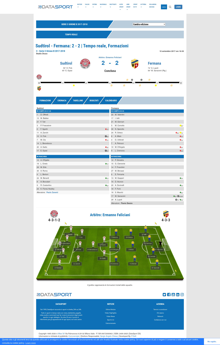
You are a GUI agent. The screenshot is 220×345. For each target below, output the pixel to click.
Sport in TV (135, 5)
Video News (111, 316)
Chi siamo (160, 313)
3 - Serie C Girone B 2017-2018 (50, 51)
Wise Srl (61, 333)
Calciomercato (111, 323)
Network (160, 316)
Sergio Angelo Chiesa (109, 336)
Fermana (154, 63)
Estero (94, 4)
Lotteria (143, 4)
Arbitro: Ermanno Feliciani (110, 57)
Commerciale (73, 336)
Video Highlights (110, 313)
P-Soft (133, 336)
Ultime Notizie (110, 309)
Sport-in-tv (110, 320)
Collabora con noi (152, 5)
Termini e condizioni (160, 309)
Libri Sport (128, 5)
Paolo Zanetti (52, 192)
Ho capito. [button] (212, 342)
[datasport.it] (55, 6)
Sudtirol (66, 63)
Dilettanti (113, 4)
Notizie (79, 4)
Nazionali (103, 4)
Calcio (87, 4)
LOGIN (178, 7)
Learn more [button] (30, 343)
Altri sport (121, 5)
